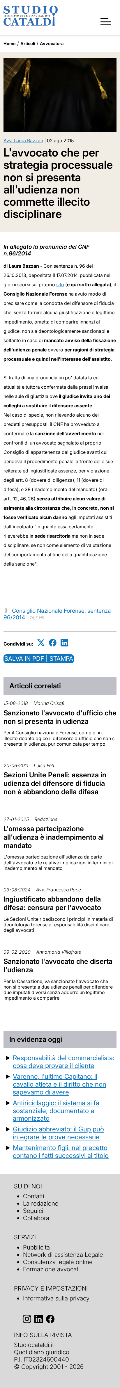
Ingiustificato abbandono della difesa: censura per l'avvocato (52, 903)
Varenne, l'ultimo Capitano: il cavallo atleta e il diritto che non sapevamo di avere (59, 1084)
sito (60, 284)
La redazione (41, 1203)
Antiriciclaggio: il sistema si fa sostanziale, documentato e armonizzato (56, 1110)
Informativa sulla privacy (56, 1298)
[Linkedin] (64, 642)
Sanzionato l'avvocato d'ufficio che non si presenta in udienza (60, 717)
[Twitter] (41, 642)
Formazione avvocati (51, 1269)
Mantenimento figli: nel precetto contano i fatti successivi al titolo (61, 1151)
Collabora (36, 1218)
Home (9, 43)
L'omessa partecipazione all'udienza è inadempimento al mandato (53, 837)
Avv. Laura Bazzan (23, 140)
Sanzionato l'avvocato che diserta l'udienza (57, 965)
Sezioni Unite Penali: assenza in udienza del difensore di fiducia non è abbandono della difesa (54, 783)
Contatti (33, 1196)
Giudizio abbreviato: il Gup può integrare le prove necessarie (58, 1133)
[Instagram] (27, 1319)
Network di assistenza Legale (63, 1254)
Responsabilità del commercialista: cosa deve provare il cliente (63, 1061)
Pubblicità (36, 1247)
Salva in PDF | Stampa (38, 658)
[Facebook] (53, 642)
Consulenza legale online (58, 1262)
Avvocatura (51, 43)
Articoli (27, 43)
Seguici (33, 1210)
